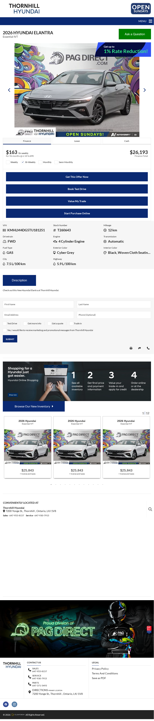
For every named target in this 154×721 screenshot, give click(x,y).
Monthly (47, 162)
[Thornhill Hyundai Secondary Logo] (141, 8)
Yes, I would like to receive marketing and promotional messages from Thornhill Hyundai (50, 330)
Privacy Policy (100, 668)
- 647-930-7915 (37, 515)
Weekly (14, 162)
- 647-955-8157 (13, 515)
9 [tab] (88, 484)
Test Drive (12, 323)
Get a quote (57, 323)
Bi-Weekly (30, 162)
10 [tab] (93, 484)
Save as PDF (99, 678)
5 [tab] (70, 484)
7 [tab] (79, 484)
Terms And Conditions (105, 673)
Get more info (34, 323)
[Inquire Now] (148, 348)
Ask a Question (135, 34)
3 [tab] (60, 484)
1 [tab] (51, 484)
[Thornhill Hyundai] (24, 8)
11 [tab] (98, 484)
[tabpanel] (27, 447)
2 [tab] (55, 484)
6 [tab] (74, 484)
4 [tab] (65, 484)
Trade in (78, 323)
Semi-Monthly (66, 162)
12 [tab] (102, 484)
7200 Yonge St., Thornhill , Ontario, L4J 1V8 (30, 511)
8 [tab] (84, 484)
